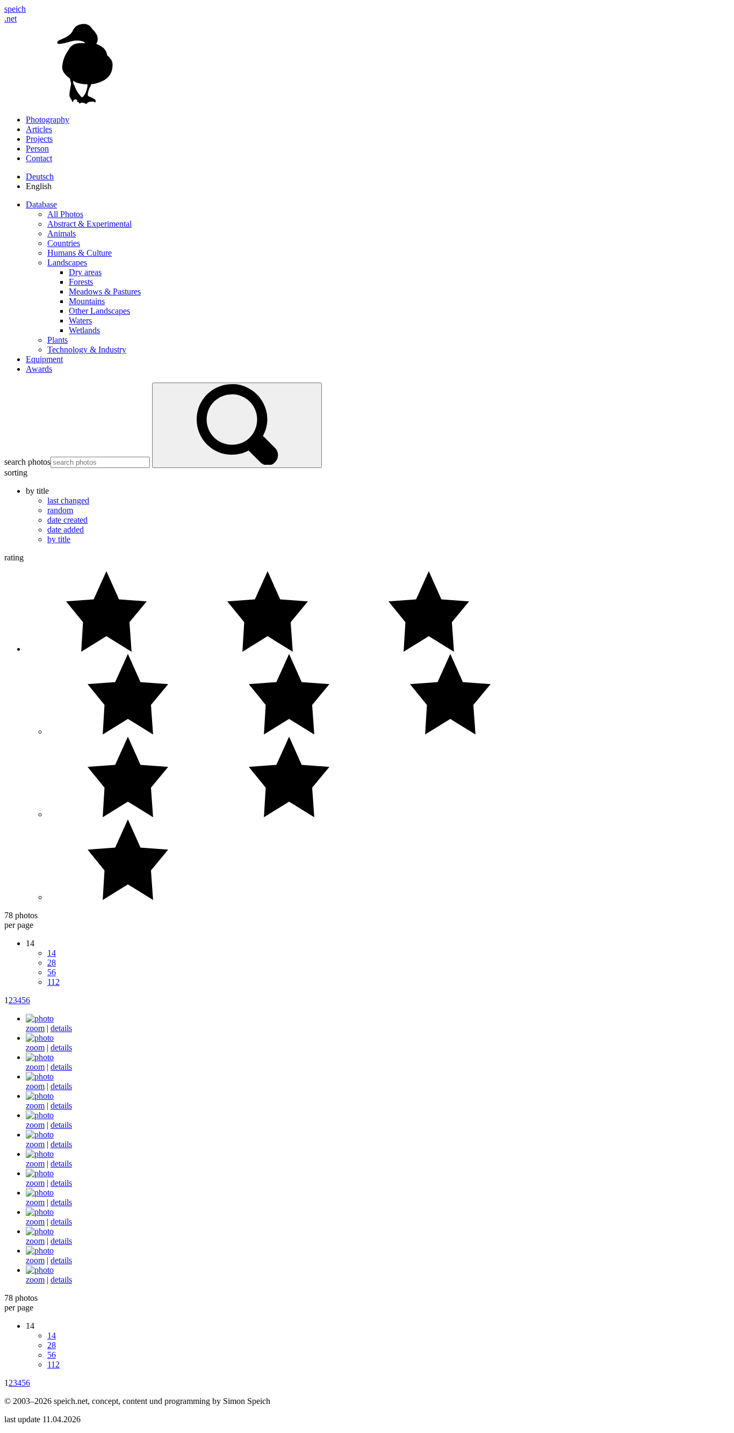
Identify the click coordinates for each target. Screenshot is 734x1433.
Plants (57, 339)
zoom (35, 1028)
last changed (68, 500)
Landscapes (67, 262)
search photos (27, 461)
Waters (80, 320)
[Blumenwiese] (40, 1211)
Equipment (44, 359)
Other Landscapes (99, 310)
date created (67, 519)
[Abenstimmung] (40, 1076)
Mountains (87, 301)
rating (14, 557)
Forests (81, 281)
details (61, 1028)
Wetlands (84, 330)
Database (41, 204)
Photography (47, 119)
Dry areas (85, 272)
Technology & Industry (86, 349)
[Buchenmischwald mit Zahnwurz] (40, 1250)
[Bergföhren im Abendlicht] (40, 1153)
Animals (61, 233)
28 (51, 962)
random (60, 510)
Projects (39, 138)
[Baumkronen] (40, 1095)
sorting (15, 472)
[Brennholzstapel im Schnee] (40, 1231)
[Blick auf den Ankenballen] (40, 1192)
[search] (237, 425)
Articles (39, 129)
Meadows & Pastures (105, 291)
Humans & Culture (79, 252)
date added (65, 529)
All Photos (65, 214)
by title (58, 539)
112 (53, 981)
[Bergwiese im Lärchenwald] (40, 1173)
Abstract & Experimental (89, 223)
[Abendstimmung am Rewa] (40, 1057)
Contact (39, 158)
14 (51, 952)
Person (37, 148)
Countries (63, 243)
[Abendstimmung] (40, 1018)
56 (51, 972)
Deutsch (40, 176)
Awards (39, 368)
